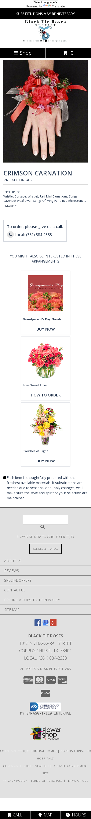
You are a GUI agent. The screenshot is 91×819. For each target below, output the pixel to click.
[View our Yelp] (53, 624)
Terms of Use (77, 781)
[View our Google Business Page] (45, 624)
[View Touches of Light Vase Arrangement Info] (45, 425)
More (9, 206)
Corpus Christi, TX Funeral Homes (28, 751)
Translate (58, 6)
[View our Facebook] (37, 624)
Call (16, 815)
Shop (26, 52)
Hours (78, 815)
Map (47, 815)
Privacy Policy (15, 781)
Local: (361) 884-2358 (45, 658)
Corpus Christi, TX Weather (26, 766)
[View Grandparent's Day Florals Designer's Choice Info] (45, 293)
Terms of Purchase (47, 781)
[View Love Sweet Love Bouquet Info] (45, 359)
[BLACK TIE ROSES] (45, 41)
